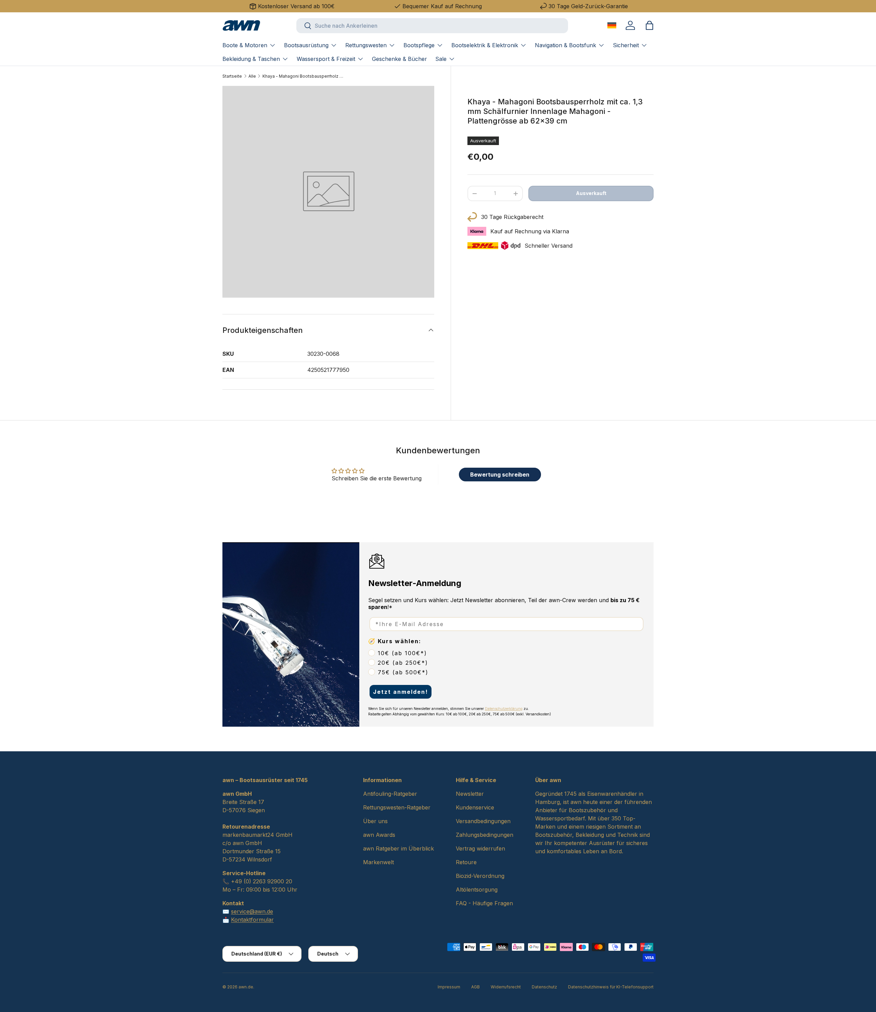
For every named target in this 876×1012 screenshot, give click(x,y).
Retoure (466, 862)
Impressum (449, 986)
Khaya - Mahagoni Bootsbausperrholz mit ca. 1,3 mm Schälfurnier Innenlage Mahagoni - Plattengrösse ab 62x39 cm (303, 76)
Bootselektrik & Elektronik (484, 45)
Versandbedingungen (483, 821)
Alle (252, 76)
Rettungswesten (366, 45)
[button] (649, 25)
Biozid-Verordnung (480, 875)
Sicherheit (626, 45)
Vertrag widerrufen (480, 848)
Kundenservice (475, 807)
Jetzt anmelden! (400, 691)
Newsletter (470, 793)
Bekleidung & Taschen (251, 58)
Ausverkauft (591, 193)
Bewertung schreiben (499, 474)
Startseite (232, 76)
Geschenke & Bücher (399, 58)
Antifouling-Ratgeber (390, 793)
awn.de (246, 986)
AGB (475, 986)
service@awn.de (252, 911)
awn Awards (379, 834)
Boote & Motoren (244, 45)
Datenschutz (544, 986)
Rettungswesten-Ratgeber (396, 807)
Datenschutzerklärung (504, 708)
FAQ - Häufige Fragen (484, 903)
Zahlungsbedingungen (484, 834)
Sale (441, 58)
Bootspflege (419, 45)
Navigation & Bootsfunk (565, 45)
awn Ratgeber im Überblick (398, 848)
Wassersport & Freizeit (326, 58)
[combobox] (432, 25)
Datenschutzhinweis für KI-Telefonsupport (611, 986)
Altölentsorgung (477, 889)
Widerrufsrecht (506, 986)
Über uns (375, 821)
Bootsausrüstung (306, 45)
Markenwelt (378, 862)
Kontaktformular (252, 919)
